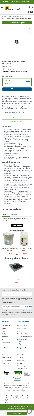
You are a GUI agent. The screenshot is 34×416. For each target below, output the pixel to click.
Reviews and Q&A (17, 122)
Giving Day (5, 355)
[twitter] (6, 397)
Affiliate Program (6, 363)
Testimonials (21, 360)
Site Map (19, 363)
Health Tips (5, 331)
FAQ (3, 339)
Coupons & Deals (7, 325)
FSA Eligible (5, 334)
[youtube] (27, 397)
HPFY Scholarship (6, 360)
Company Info (22, 348)
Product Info (17, 118)
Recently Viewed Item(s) (17, 258)
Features (6, 126)
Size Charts (5, 337)
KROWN (6, 64)
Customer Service (23, 321)
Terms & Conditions (23, 334)
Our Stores (20, 357)
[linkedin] (22, 397)
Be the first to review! (22, 71)
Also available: (17, 230)
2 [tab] (18, 58)
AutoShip (4, 366)
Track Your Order (22, 325)
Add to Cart (17, 413)
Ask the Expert (6, 342)
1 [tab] (16, 58)
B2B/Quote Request (22, 344)
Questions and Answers (9, 71)
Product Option (7, 76)
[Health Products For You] (12, 7)
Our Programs (6, 348)
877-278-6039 (19, 112)
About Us (19, 352)
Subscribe (28, 294)
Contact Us (20, 355)
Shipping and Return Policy (24, 337)
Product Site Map (22, 369)
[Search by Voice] (28, 12)
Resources (5, 321)
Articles (4, 328)
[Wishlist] (30, 29)
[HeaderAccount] (29, 7)
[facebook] (12, 397)
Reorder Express (21, 328)
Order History (21, 331)
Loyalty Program (6, 357)
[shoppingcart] (32, 7)
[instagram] (17, 397)
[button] (17, 22)
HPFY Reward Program (8, 352)
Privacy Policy (21, 366)
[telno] (27, 7)
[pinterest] (6, 401)
